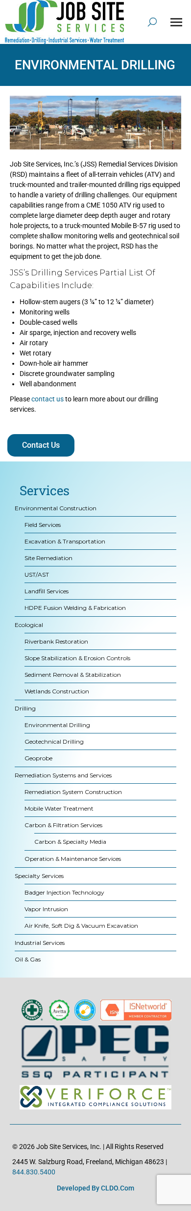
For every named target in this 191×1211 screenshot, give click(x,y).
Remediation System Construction (73, 791)
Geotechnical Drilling (54, 741)
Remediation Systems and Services (63, 775)
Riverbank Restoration (56, 641)
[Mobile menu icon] (176, 22)
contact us (47, 399)
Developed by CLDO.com (95, 1188)
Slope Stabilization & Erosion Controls (77, 658)
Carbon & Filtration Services (63, 825)
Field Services (42, 524)
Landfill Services (46, 591)
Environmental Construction (55, 508)
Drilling (25, 708)
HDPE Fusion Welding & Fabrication (75, 607)
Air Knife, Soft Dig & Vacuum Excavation (81, 925)
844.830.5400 (33, 1172)
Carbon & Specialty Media (70, 841)
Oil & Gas (28, 959)
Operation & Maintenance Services (72, 858)
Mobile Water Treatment (59, 808)
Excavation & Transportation (64, 541)
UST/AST (36, 574)
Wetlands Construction (56, 691)
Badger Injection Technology (64, 892)
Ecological (29, 624)
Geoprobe (38, 758)
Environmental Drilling (57, 725)
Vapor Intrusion (46, 909)
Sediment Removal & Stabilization (72, 674)
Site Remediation (48, 558)
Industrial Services (40, 942)
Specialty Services (39, 875)
